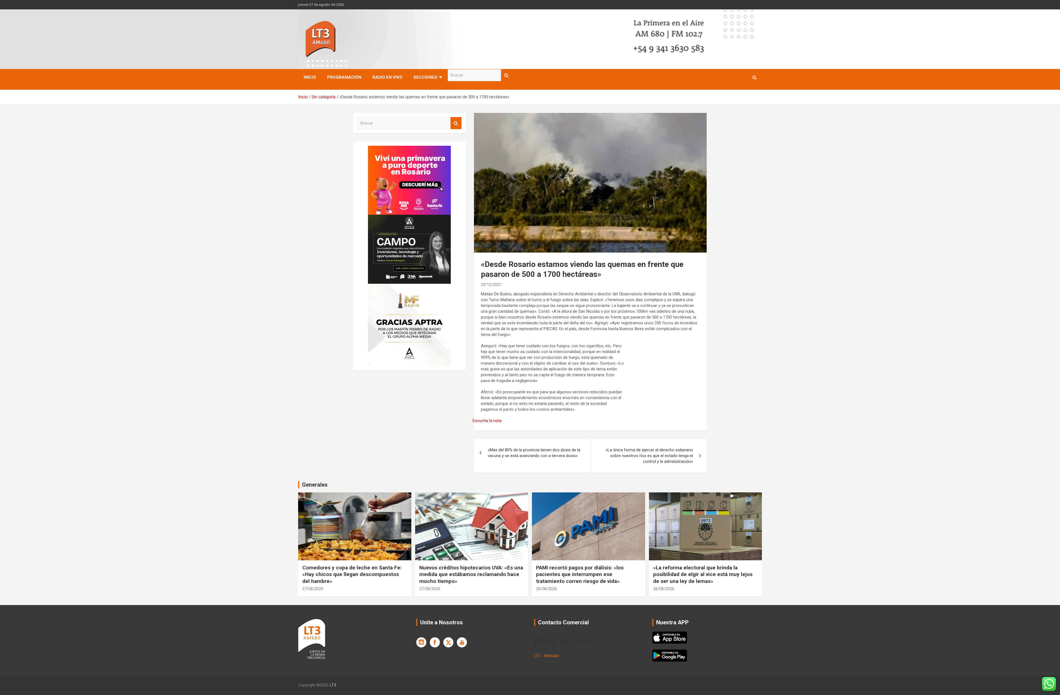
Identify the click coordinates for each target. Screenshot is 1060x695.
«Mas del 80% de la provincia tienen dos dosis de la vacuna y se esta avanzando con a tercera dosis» (534, 452)
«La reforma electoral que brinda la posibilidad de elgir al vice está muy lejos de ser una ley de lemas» (702, 574)
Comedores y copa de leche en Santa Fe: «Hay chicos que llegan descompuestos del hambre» (352, 574)
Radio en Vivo (387, 77)
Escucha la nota (487, 420)
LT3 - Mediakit (546, 655)
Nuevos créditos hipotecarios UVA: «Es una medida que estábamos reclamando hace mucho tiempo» (471, 574)
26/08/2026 (546, 589)
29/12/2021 (491, 284)
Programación (344, 77)
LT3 (333, 685)
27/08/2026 (312, 589)
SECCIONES (425, 77)
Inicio (310, 77)
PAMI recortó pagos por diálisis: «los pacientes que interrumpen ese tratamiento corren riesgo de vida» (580, 574)
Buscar (506, 75)
